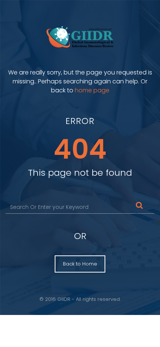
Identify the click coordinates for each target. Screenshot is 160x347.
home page (92, 90)
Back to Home (80, 263)
